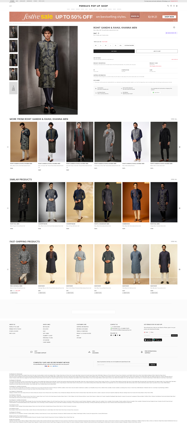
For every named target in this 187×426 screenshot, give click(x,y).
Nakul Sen (158, 375)
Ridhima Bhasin (60, 376)
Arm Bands (69, 401)
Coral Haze (155, 387)
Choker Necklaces (12, 402)
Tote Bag (92, 402)
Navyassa (45, 413)
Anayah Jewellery (115, 387)
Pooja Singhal (24, 375)
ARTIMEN (33, 382)
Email (147, 332)
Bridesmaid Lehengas (66, 392)
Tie (32, 397)
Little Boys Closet (38, 413)
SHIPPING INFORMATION (82, 326)
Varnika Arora (34, 387)
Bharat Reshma (119, 381)
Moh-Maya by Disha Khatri (25, 387)
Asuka (87, 381)
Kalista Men (69, 382)
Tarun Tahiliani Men (167, 381)
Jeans (88, 396)
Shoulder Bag (97, 402)
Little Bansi (21, 413)
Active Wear (23, 397)
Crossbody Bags (75, 402)
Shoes (28, 402)
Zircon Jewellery (108, 401)
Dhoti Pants (73, 392)
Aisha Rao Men (43, 382)
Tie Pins (46, 396)
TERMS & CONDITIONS (82, 331)
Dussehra (39, 417)
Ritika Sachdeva (42, 388)
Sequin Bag (102, 402)
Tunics (59, 392)
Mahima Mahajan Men (91, 382)
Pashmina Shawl (114, 402)
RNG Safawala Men (131, 382)
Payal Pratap (25, 376)
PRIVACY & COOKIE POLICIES (84, 333)
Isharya (17, 387)
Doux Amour (127, 387)
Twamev (96, 381)
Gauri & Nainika (122, 375)
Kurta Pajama (93, 396)
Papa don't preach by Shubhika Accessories (18, 388)
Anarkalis (15, 392)
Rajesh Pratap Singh (46, 376)
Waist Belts (59, 402)
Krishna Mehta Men (136, 381)
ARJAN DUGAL (49, 382)
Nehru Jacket (16, 396)
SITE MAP (79, 337)
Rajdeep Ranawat (37, 376)
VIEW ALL (174, 119)
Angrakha (108, 396)
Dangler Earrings (154, 401)
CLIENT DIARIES (46, 342)
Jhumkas (160, 401)
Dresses (40, 392)
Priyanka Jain (48, 377)
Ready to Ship (144, 392)
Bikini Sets (91, 392)
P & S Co (16, 413)
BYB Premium (104, 413)
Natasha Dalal (17, 375)
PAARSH (103, 382)
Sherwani (25, 396)
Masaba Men (99, 382)
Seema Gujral (88, 376)
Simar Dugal (95, 377)
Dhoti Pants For (60, 406)
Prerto (47, 388)
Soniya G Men (160, 382)
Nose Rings (39, 401)
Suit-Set (76, 396)
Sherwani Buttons (82, 396)
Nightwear (117, 392)
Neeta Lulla (147, 376)
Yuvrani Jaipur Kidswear (52, 413)
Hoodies (59, 396)
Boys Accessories (75, 409)
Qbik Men (173, 381)
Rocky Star (69, 375)
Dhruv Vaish (21, 381)
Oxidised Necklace (21, 402)
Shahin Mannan (157, 377)
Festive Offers (150, 392)
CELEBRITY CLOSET (47, 335)
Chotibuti (26, 413)
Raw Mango (11, 375)
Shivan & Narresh (111, 375)
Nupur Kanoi (162, 375)
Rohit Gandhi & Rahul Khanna (79, 376)
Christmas (56, 417)
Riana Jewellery (108, 387)
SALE (44, 331)
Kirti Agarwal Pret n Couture (95, 413)
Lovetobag (122, 387)
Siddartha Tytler (95, 376)
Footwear (29, 397)
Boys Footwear (68, 409)
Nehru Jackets (29, 409)
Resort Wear (86, 392)
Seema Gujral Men (153, 382)
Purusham (113, 381)
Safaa (116, 377)
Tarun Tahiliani (102, 376)
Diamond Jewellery (131, 401)
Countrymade (27, 381)
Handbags (51, 402)
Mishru (154, 375)
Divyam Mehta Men (42, 381)
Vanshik (58, 381)
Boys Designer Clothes (13, 409)
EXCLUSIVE (45, 329)
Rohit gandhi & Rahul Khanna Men (67, 381)
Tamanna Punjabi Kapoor (148, 377)
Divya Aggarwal (25, 377)
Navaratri (34, 417)
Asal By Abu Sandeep (48, 375)
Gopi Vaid (63, 377)
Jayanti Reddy (129, 375)
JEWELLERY (22, 1)
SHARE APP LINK (174, 335)
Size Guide (104, 41)
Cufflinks (146, 396)
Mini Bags (87, 402)
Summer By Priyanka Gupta (86, 375)
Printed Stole (129, 402)
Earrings (15, 401)
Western (153, 396)
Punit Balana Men (150, 381)
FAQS (78, 335)
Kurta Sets (20, 392)
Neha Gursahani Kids (68, 413)
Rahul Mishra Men (122, 382)
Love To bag (39, 387)
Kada (26, 402)
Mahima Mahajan (148, 375)
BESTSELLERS (46, 326)
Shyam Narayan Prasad (34, 377)
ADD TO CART (157, 51)
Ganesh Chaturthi (44, 417)
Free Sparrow (60, 413)
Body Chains (63, 401)
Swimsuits (108, 392)
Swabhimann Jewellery (83, 387)
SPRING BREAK (167, 382)
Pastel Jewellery (115, 401)
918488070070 (174, 1)
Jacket (48, 409)
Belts (35, 402)
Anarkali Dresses (49, 406)
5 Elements (146, 387)
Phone (152, 332)
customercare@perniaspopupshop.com (121, 330)
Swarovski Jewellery (100, 401)
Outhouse (55, 387)
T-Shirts (69, 396)
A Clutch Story (134, 387)
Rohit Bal (70, 376)
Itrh (124, 377)
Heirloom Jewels (78, 401)
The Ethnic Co (108, 381)
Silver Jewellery (138, 401)
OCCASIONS (46, 340)
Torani (91, 377)
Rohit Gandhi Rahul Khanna (123, 376)
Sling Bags (69, 402)
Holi (13, 417)
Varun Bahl (142, 376)
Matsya (87, 377)
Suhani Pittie (35, 388)
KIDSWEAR (29, 1)
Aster (67, 387)
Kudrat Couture (83, 382)
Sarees (24, 392)
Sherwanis (36, 392)
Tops (53, 392)
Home (10, 23)
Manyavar (106, 375)
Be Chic (150, 387)
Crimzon (50, 388)
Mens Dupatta (118, 396)
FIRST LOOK (41, 1)
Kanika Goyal (42, 377)
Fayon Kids (11, 413)
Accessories (128, 396)
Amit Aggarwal (153, 376)
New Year (72, 417)
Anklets (73, 401)
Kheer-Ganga (101, 381)
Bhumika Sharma (168, 376)
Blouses (121, 392)
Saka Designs (80, 413)
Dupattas (112, 392)
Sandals (32, 402)
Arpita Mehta (76, 377)
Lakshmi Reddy (31, 413)
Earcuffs (53, 401)
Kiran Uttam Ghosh (140, 375)
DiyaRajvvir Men (55, 382)
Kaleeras (48, 401)
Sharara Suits (35, 406)
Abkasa (37, 382)
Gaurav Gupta (114, 376)
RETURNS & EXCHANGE (82, 329)
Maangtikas (44, 401)
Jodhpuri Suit (99, 396)
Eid (23, 417)
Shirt (55, 409)
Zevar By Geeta (75, 387)
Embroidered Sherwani (42, 409)
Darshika (124, 381)
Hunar (70, 387)
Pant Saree (138, 392)
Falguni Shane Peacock (61, 375)
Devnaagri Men (143, 381)
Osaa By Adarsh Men (76, 375)
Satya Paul (29, 375)
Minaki (103, 387)
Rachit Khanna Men (27, 382)
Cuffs (19, 401)
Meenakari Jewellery (91, 401)
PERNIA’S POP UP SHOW (15, 329)
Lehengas (11, 392)
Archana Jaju (111, 377)
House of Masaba (69, 377)
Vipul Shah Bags (161, 387)
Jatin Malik (11, 382)
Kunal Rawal (91, 381)
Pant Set (19, 397)
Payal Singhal (108, 376)
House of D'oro (98, 387)
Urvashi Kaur (163, 377)
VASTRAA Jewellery (61, 387)
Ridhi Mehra (100, 375)
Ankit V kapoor (34, 381)
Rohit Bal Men (77, 381)
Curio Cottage (12, 387)
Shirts (21, 396)
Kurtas (28, 396)
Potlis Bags (42, 402)
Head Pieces (57, 401)
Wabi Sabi (83, 381)
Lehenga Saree (127, 392)
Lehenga (20, 406)
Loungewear (134, 396)
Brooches (35, 397)
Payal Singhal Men (109, 382)
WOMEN (12, 1)
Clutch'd (50, 387)
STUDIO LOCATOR (13, 331)
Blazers (73, 396)
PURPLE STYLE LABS (14, 326)
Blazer (52, 409)
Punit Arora (116, 382)
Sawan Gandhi (83, 377)
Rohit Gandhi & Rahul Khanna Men (115, 27)
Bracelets (23, 401)
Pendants (84, 401)
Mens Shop (173, 396)
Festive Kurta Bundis (166, 396)
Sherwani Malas (140, 396)
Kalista (134, 375)
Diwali (10, 417)
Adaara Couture (134, 377)
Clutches (47, 402)
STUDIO (35, 1)
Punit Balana (31, 376)
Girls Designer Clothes (13, 406)
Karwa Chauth (67, 417)
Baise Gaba (95, 375)
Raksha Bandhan (28, 417)
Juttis (38, 402)
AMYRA (166, 387)
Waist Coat (42, 396)
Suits (32, 396)
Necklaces (11, 401)
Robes (62, 396)
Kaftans (56, 392)
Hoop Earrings (169, 401)
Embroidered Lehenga (27, 406)
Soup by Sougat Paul (56, 377)
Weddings (61, 417)
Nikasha (137, 376)
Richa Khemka (120, 377)
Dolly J (55, 375)
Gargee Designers (63, 382)
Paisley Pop (30, 388)
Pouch (55, 402)
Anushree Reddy (40, 375)
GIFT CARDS (46, 333)
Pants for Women (79, 392)
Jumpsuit (124, 396)
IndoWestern (158, 396)
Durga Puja (51, 417)
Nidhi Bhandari (140, 387)
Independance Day (18, 417)
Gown (44, 392)
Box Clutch (108, 402)
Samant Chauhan (12, 377)
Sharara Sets (48, 392)
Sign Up (153, 364)
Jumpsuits (103, 392)
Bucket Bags (82, 402)
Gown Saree (132, 392)
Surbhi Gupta (105, 377)
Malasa (100, 377)
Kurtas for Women (30, 392)
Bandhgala (113, 396)
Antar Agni (34, 375)
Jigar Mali (128, 377)
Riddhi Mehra (53, 376)
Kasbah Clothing (76, 382)
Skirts (95, 392)
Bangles (29, 401)
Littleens (75, 413)
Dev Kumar (129, 381)
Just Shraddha (92, 387)
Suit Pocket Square (53, 396)
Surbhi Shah (19, 377)
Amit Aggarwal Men (159, 381)
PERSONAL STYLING (48, 337)
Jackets (98, 392)
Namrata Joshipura (161, 376)
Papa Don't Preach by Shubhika (15, 376)
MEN (17, 1)
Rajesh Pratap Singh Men (51, 381)
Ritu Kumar (66, 376)
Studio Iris (140, 377)
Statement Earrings (146, 401)
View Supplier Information (155, 66)
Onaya (117, 375)
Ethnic (150, 396)
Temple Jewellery (122, 401)
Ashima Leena (132, 376)
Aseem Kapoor (169, 377)
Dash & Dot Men (15, 381)
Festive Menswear (13, 397)
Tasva (10, 381)
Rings (26, 401)
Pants (34, 396)
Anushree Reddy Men (19, 382)
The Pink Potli (45, 387)
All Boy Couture (86, 413)
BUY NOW (114, 51)
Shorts (66, 396)
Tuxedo (103, 396)
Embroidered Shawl (122, 402)
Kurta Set (40, 406)
